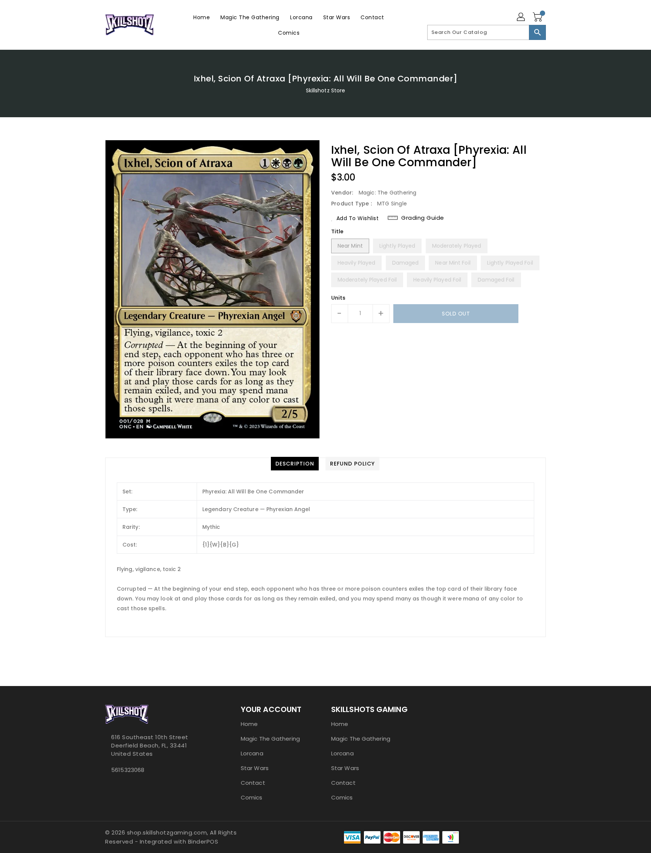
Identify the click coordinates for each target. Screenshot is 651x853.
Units (338, 297)
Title (337, 231)
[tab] (295, 463)
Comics (252, 797)
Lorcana (252, 753)
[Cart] (538, 17)
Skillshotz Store (325, 90)
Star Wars (255, 768)
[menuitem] (201, 17)
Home (249, 724)
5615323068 (127, 770)
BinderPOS (203, 841)
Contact (253, 783)
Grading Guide (422, 218)
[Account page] (521, 17)
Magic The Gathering (270, 739)
